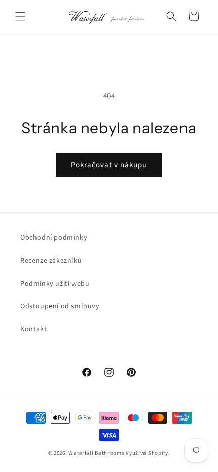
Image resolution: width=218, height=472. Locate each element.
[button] (20, 16)
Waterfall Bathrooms (96, 453)
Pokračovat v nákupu (109, 165)
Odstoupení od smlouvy (60, 306)
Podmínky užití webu (54, 284)
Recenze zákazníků (51, 261)
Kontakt (33, 329)
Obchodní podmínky (53, 237)
